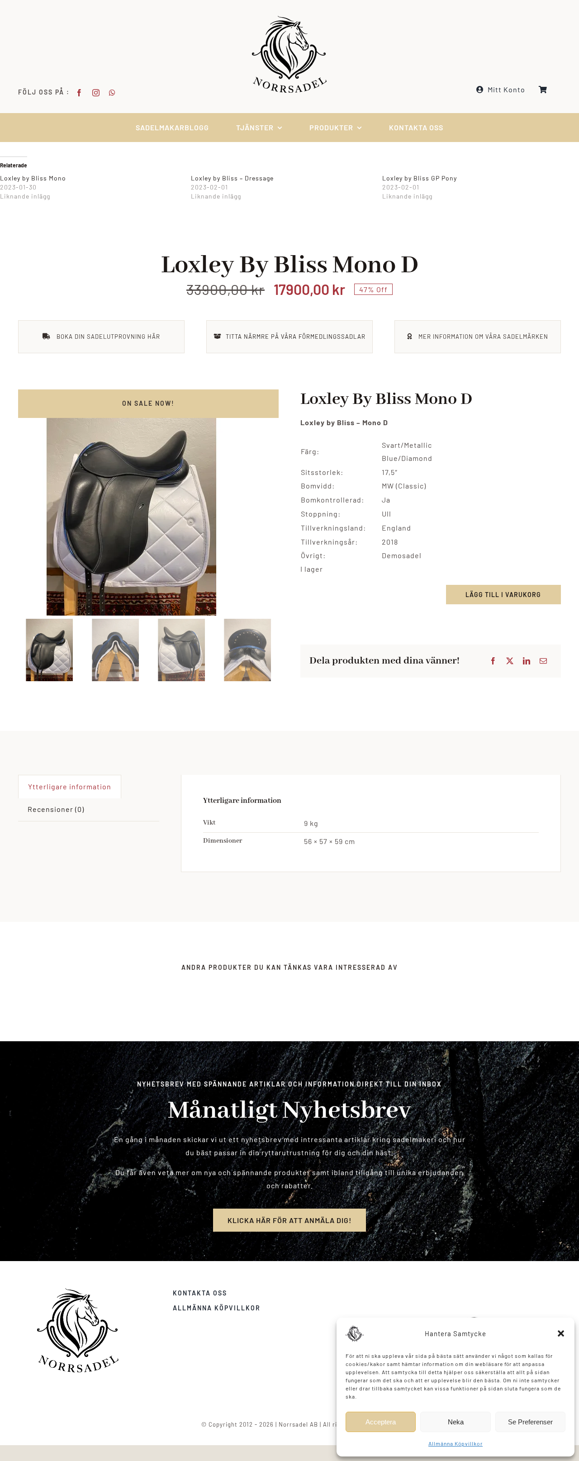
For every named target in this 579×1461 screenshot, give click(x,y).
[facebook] (79, 92)
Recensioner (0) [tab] (56, 809)
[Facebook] (493, 661)
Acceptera (380, 1422)
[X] (510, 661)
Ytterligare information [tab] (69, 786)
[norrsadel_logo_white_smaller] (289, 19)
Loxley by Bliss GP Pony (419, 178)
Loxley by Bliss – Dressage (232, 178)
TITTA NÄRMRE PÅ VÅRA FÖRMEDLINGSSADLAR (295, 336)
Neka (456, 1422)
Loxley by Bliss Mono (33, 178)
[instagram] (96, 92)
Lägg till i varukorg (503, 594)
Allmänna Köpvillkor (455, 1443)
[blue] (148, 502)
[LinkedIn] (526, 661)
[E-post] (543, 661)
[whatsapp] (112, 92)
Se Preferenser (530, 1422)
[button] (560, 1333)
